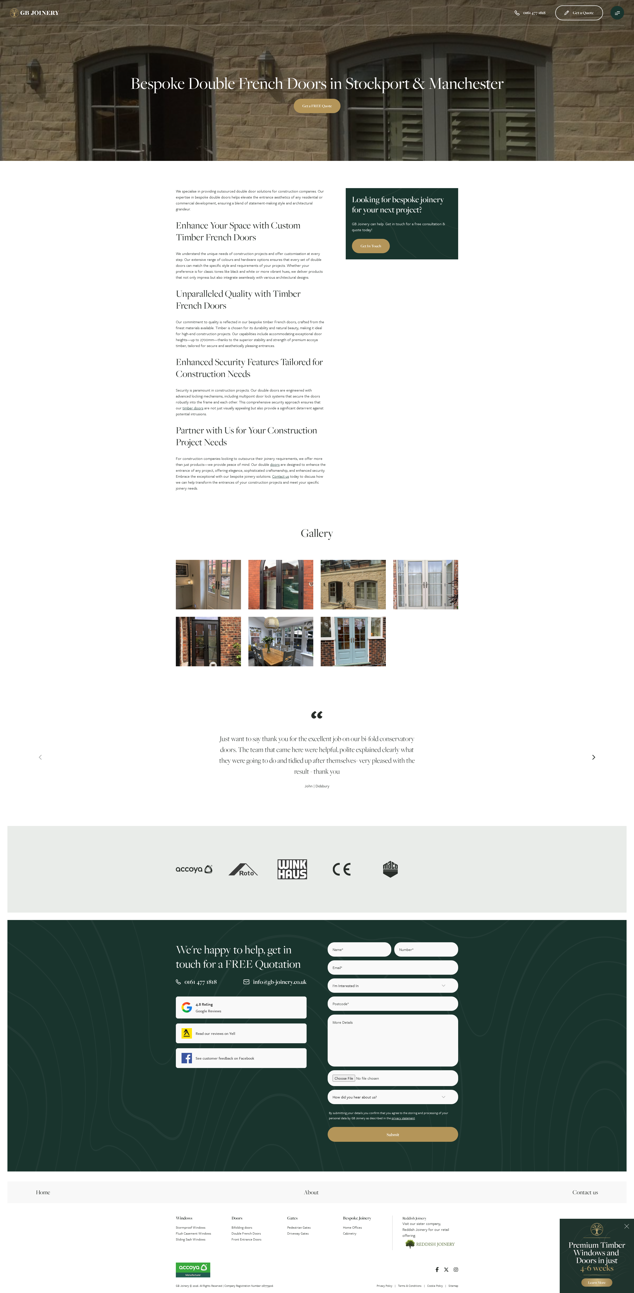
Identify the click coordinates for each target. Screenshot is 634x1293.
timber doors (193, 408)
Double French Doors (246, 1233)
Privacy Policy (384, 1286)
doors (275, 464)
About (311, 1192)
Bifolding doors (242, 1227)
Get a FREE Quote (317, 105)
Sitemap (453, 1286)
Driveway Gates (298, 1233)
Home (43, 1192)
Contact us (280, 476)
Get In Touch (371, 246)
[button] (40, 757)
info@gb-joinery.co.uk (280, 982)
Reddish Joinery (414, 1229)
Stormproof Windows (190, 1227)
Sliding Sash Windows (190, 1239)
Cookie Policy (435, 1286)
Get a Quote (583, 12)
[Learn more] (597, 1256)
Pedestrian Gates (299, 1227)
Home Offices (352, 1227)
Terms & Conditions (410, 1286)
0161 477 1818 (201, 982)
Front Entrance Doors (246, 1239)
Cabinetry (349, 1233)
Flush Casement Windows (193, 1233)
